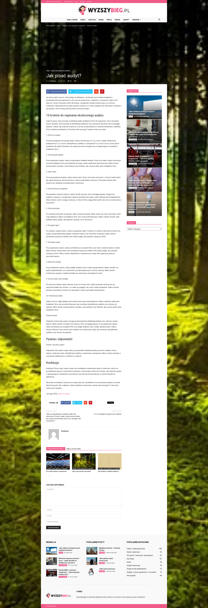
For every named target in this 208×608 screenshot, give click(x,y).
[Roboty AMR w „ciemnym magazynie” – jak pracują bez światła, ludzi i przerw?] (51, 573)
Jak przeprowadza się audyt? (81, 471)
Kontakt (89, 1)
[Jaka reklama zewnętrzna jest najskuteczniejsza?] (144, 107)
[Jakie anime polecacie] (91, 571)
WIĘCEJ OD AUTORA (74, 449)
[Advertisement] (104, 43)
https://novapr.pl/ (64, 394)
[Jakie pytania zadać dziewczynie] (91, 561)
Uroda (117, 20)
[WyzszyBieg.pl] (104, 10)
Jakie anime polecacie (107, 569)
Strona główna (68, 1)
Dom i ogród (72, 20)
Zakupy (126, 20)
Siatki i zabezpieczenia (136, 548)
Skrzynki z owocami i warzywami (140, 555)
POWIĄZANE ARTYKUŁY (55, 449)
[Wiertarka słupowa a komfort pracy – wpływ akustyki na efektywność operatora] (51, 561)
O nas (76, 1)
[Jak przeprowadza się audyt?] (84, 461)
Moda (101, 20)
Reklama (82, 1)
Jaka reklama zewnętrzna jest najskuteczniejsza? (141, 112)
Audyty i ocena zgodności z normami (60, 70)
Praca (109, 20)
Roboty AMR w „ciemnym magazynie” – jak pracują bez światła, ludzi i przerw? (141, 158)
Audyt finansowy (133, 565)
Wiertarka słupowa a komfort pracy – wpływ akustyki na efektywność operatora (144, 134)
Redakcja (53, 81)
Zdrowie (135, 20)
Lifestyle (92, 20)
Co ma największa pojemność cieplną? (108, 414)
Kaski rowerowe (133, 552)
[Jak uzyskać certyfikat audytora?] (110, 461)
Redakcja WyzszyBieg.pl (141, 116)
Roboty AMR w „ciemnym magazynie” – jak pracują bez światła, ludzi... (69, 572)
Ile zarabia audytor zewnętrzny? (56, 471)
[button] (159, 19)
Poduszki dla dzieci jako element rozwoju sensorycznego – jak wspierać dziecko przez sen (143, 182)
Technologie (132, 139)
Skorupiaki (131, 575)
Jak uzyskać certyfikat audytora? (108, 471)
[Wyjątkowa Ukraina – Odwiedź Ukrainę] (91, 551)
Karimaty (130, 558)
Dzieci (82, 20)
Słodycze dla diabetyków (136, 569)
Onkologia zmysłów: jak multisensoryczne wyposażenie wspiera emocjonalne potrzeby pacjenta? (142, 205)
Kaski (129, 562)
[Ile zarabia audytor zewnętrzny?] (58, 461)
